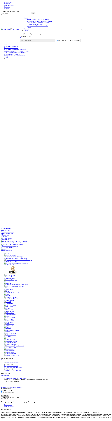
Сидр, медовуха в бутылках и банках (38, 22)
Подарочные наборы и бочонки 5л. (37, 26)
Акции (6, 44)
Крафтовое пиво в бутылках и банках (38, 19)
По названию (62, 40)
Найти (77, 40)
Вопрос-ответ (8, 405)
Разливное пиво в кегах (11, 48)
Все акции (4, 360)
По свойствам (74, 40)
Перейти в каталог (6, 250)
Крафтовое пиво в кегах (11, 46)
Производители (9, 406)
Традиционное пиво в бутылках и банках (39, 21)
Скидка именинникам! (11, 366)
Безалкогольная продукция (35, 24)
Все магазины (5, 375)
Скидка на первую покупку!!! (13, 370)
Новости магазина (8, 392)
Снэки (29, 27)
